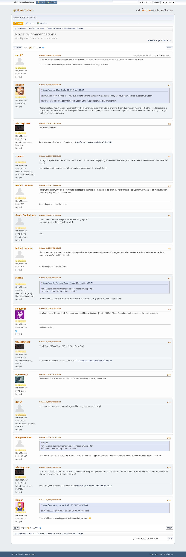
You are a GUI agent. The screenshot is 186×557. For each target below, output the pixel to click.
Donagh (19, 84)
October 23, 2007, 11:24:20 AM (50, 248)
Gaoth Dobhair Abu (25, 215)
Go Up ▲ (171, 554)
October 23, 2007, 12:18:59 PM (50, 342)
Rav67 (18, 401)
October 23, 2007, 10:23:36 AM (50, 85)
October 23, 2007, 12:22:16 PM (50, 374)
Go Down (18, 48)
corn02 (19, 55)
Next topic (167, 40)
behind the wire (24, 185)
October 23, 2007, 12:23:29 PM (50, 402)
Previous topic (154, 40)
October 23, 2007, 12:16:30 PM (50, 309)
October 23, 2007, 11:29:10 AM (50, 278)
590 (39, 47)
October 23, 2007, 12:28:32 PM (50, 437)
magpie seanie (23, 437)
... (37, 47)
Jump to (136, 538)
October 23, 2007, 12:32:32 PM (50, 500)
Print (169, 48)
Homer (19, 499)
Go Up (16, 528)
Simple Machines (29, 554)
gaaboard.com (23, 10)
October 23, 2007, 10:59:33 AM (50, 156)
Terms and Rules (161, 554)
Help (151, 554)
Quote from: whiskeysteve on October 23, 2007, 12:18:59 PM (65, 505)
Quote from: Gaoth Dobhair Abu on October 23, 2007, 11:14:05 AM (67, 283)
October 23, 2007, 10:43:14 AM (50, 123)
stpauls (19, 156)
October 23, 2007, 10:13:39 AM (50, 55)
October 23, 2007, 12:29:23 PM (50, 467)
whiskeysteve (22, 123)
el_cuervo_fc (21, 374)
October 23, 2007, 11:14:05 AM (50, 215)
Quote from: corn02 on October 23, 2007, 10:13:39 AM (63, 90)
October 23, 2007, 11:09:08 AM (50, 185)
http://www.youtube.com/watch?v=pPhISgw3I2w (94, 142)
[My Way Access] (16, 330)
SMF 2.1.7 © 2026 (17, 554)
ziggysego (20, 308)
